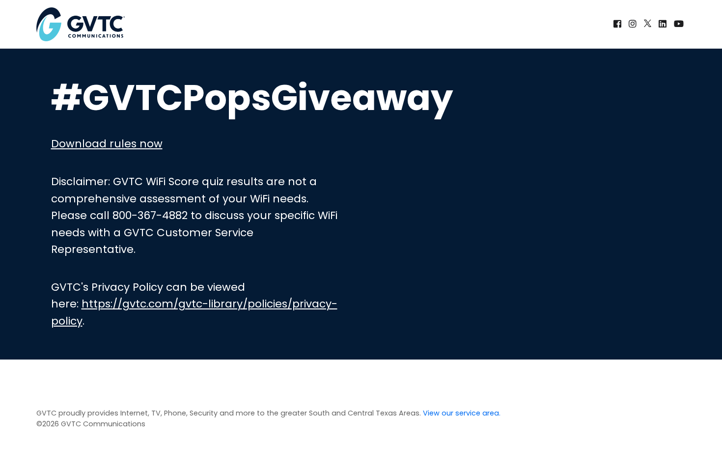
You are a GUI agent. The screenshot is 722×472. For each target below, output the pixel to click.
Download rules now (107, 143)
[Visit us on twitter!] (648, 24)
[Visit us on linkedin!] (663, 24)
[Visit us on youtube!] (678, 24)
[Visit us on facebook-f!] (618, 24)
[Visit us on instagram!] (633, 24)
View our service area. (461, 413)
